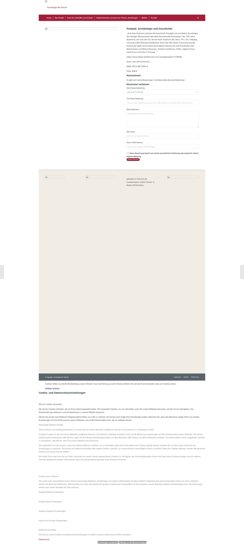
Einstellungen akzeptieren (107, 542)
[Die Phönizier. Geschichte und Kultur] (2, 272)
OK (46, 388)
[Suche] (197, 18)
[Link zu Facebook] (189, 7)
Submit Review (133, 159)
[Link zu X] (193, 7)
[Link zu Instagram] (197, 7)
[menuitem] (49, 18)
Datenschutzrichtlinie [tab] (47, 529)
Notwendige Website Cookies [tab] (51, 424)
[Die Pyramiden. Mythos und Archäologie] (242, 272)
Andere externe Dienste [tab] (48, 476)
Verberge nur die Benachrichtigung (132, 542)
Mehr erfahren (54, 388)
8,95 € (134, 71)
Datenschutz (44, 539)
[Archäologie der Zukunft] (56, 7)
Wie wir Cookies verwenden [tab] (50, 404)
